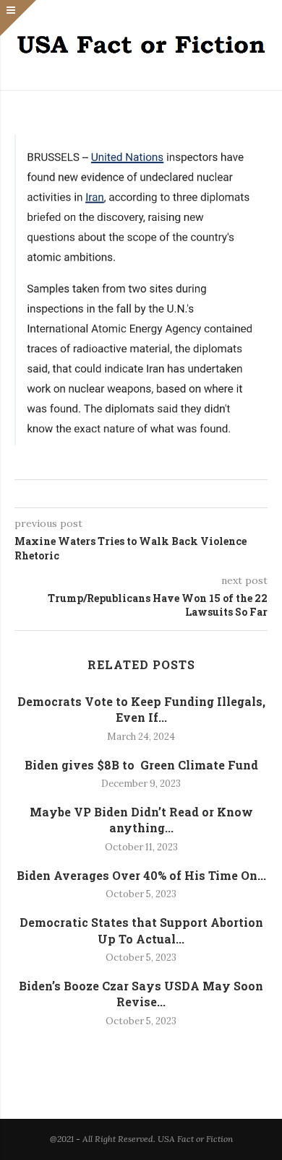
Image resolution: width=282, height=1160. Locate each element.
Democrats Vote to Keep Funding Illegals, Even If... (141, 709)
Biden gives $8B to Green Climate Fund (141, 764)
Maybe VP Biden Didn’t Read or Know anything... (141, 819)
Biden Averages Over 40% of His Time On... (141, 875)
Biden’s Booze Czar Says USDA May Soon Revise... (141, 993)
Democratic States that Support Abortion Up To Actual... (141, 930)
